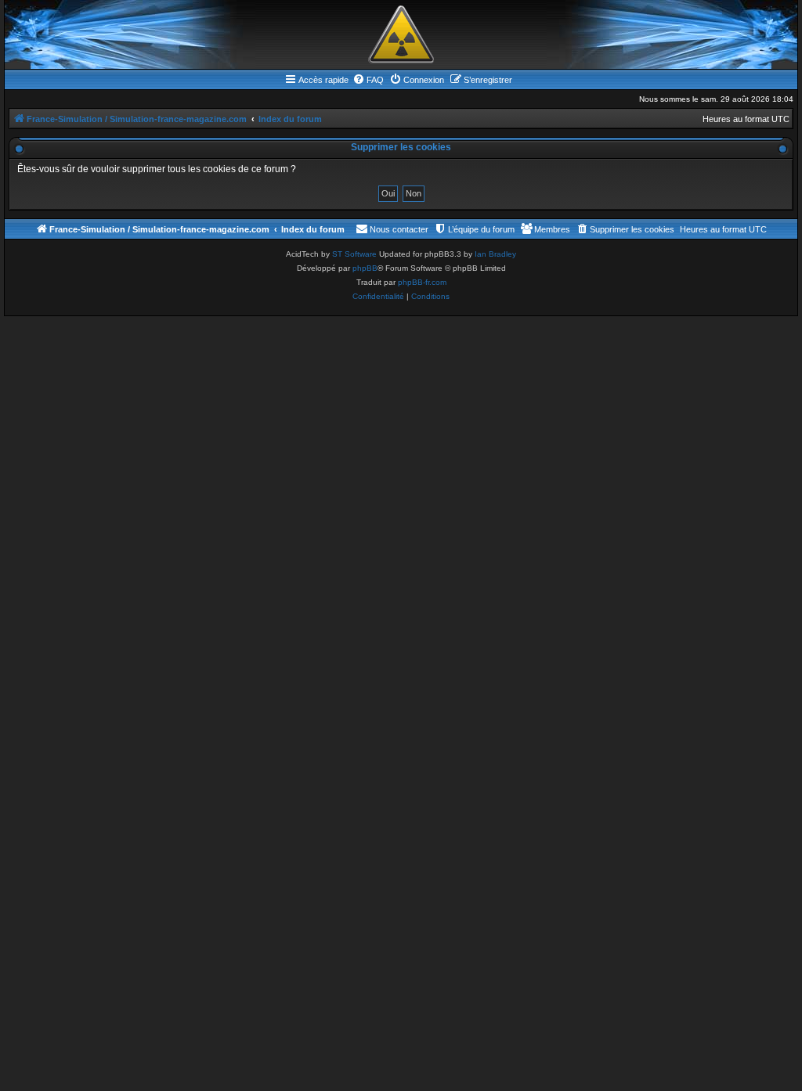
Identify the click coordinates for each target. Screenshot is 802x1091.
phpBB (365, 268)
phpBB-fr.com (422, 282)
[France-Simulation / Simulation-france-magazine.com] (401, 34)
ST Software (354, 254)
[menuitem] (368, 79)
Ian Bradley (495, 254)
